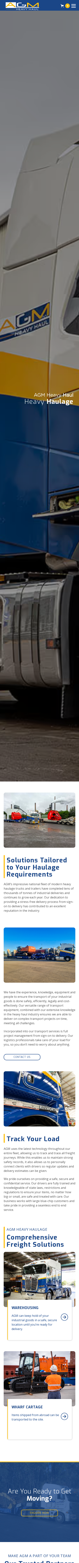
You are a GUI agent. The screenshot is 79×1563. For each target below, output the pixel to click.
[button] (65, 6)
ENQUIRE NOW (39, 1513)
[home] (23, 6)
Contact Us (22, 1057)
